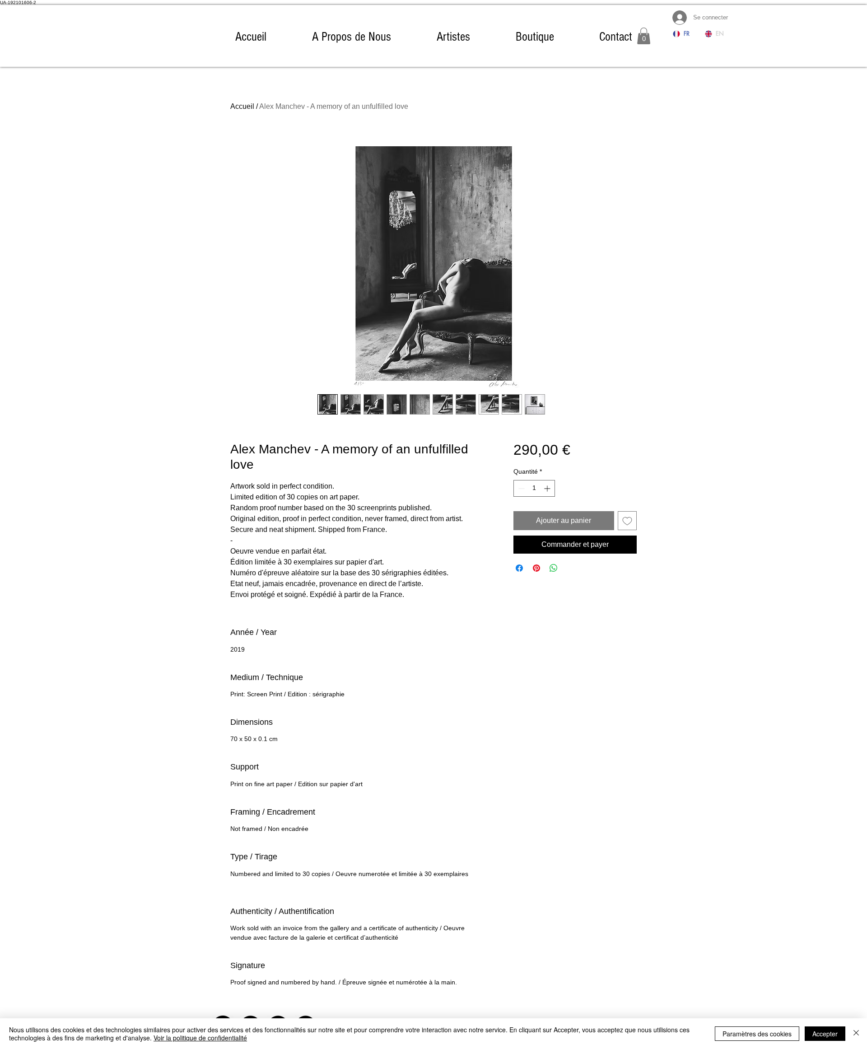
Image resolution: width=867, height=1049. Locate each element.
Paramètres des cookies (757, 1033)
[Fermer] (856, 1034)
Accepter (825, 1033)
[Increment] (548, 488)
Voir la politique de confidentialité (200, 1037)
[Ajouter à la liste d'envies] (627, 520)
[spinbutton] (534, 488)
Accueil (242, 106)
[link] (644, 36)
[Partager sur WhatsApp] (553, 568)
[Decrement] (520, 488)
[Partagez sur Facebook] (519, 568)
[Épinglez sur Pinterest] (536, 568)
